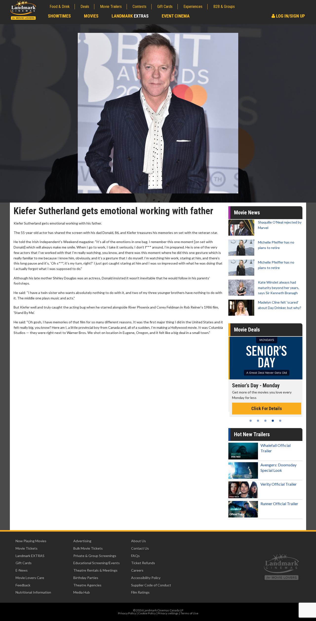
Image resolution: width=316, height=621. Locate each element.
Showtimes (59, 16)
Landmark (130, 16)
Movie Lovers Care (30, 578)
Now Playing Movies (31, 541)
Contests (139, 6)
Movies (91, 16)
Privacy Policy (127, 613)
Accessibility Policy (145, 578)
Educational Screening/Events (96, 563)
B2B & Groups (224, 6)
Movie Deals (247, 330)
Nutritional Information (33, 592)
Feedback (23, 585)
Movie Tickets (27, 548)
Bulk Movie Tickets (88, 548)
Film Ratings (140, 592)
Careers (137, 570)
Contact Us (140, 548)
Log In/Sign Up (290, 16)
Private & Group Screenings (94, 556)
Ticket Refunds (143, 563)
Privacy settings (168, 613)
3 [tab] (265, 420)
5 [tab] (280, 420)
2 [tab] (258, 420)
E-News (22, 570)
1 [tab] (250, 420)
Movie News (247, 212)
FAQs (135, 556)
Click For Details (265, 408)
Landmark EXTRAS (30, 556)
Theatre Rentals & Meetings (95, 570)
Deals (84, 6)
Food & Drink (60, 6)
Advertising (82, 541)
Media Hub (81, 592)
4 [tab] (272, 420)
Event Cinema (176, 16)
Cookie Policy (147, 613)
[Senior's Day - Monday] (265, 358)
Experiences (192, 6)
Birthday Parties (85, 578)
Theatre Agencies (87, 585)
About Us (138, 541)
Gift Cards (165, 6)
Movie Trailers (111, 6)
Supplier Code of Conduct (151, 585)
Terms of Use (189, 613)
